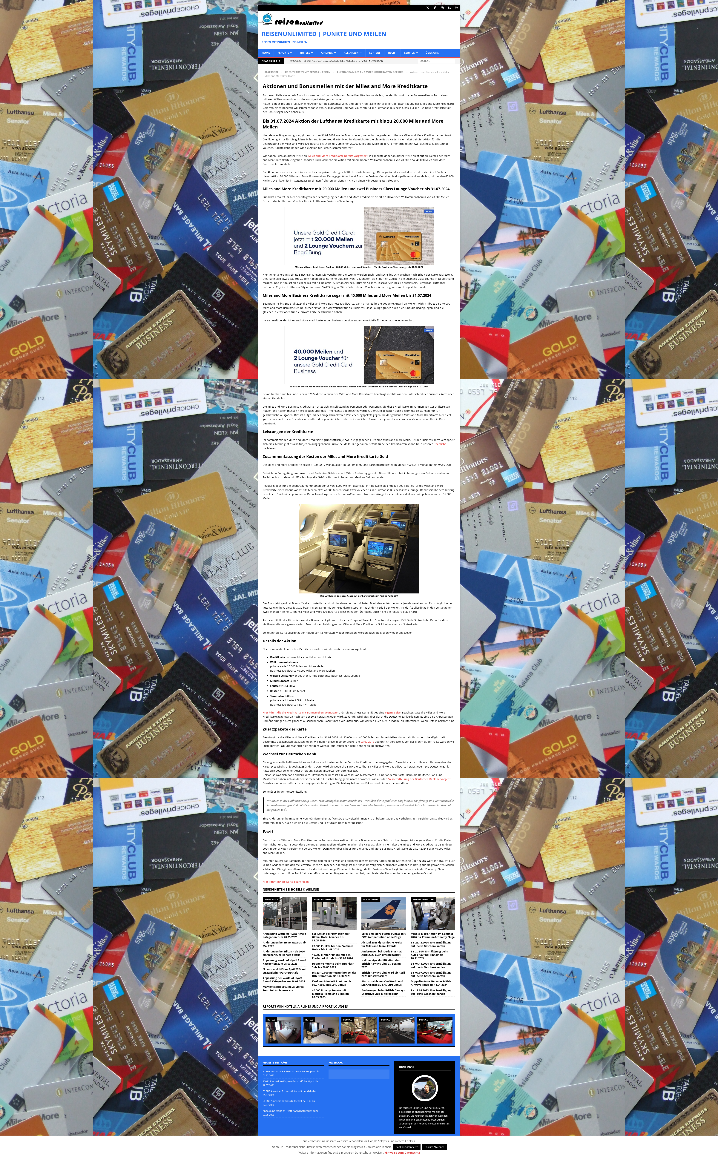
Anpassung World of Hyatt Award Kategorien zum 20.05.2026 (284, 935)
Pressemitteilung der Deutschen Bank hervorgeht (419, 779)
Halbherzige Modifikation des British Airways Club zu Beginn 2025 (381, 963)
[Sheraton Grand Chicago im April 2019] (321, 1030)
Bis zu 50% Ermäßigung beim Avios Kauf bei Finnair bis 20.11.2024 (429, 955)
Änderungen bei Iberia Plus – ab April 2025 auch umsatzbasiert (381, 953)
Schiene (375, 52)
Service (409, 52)
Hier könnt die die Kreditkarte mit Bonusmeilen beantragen (301, 712)
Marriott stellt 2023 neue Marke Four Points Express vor (283, 988)
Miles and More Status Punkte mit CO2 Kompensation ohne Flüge (383, 935)
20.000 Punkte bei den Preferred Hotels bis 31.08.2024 (333, 947)
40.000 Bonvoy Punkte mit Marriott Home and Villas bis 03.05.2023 (330, 994)
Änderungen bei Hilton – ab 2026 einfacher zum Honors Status (284, 953)
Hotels (305, 52)
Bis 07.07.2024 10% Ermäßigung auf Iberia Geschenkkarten (431, 974)
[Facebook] (435, 8)
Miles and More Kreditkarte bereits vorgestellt (338, 156)
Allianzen (351, 52)
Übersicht (440, 444)
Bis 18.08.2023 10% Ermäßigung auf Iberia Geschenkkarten (431, 992)
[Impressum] (456, 8)
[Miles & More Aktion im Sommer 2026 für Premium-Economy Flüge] (433, 913)
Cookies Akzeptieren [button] (407, 1147)
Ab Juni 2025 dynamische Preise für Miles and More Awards (381, 944)
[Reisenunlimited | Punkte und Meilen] (290, 24)
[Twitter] (427, 8)
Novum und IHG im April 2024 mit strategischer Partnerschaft (285, 970)
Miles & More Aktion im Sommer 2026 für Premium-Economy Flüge (433, 935)
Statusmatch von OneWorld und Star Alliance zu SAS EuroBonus (382, 983)
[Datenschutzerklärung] (449, 8)
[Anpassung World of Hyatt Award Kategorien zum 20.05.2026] (285, 913)
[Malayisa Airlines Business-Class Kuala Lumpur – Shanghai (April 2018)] (434, 1030)
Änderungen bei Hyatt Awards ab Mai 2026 (284, 944)
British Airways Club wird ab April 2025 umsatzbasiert (383, 974)
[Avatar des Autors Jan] (425, 1097)
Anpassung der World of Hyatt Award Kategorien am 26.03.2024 (284, 979)
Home (266, 52)
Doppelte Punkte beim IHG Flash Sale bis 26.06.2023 (333, 965)
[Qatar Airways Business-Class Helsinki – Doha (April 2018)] (359, 1030)
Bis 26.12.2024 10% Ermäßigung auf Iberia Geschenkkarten (431, 944)
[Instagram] (442, 8)
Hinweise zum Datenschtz (402, 1152)
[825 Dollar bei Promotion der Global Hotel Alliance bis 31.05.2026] (334, 913)
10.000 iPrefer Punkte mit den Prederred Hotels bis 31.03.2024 (332, 956)
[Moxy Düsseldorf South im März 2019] (397, 1030)
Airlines (327, 52)
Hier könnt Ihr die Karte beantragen (286, 881)
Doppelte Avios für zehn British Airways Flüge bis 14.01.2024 (431, 983)
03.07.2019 (367, 741)
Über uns (432, 52)
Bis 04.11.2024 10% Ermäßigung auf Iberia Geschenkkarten (431, 965)
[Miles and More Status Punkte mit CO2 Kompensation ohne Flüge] (383, 913)
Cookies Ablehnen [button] (434, 1147)
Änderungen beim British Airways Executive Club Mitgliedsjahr (383, 992)
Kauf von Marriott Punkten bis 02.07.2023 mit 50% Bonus (331, 983)
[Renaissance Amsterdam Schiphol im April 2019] (283, 1030)
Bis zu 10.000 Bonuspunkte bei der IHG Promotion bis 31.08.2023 (334, 974)
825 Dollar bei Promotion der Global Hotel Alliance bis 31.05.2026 (330, 937)
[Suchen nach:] (436, 60)
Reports (283, 52)
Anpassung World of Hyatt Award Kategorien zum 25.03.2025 (284, 961)
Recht (392, 52)
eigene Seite (393, 712)
